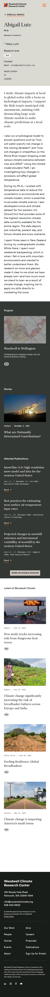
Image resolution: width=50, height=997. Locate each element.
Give (28, 927)
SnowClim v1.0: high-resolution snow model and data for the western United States (24, 471)
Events (7, 947)
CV (5, 75)
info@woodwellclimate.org (18, 901)
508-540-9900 (12, 905)
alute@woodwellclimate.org (23, 65)
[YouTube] (21, 983)
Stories (8, 940)
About (7, 953)
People (8, 934)
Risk (7, 55)
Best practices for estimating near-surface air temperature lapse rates (23, 505)
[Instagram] (11, 983)
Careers (30, 934)
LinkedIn (7, 79)
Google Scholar (10, 71)
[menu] (44, 5)
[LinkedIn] (5, 983)
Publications (32, 947)
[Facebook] (16, 983)
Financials (31, 940)
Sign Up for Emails (36, 953)
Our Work (9, 927)
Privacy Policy (9, 916)
